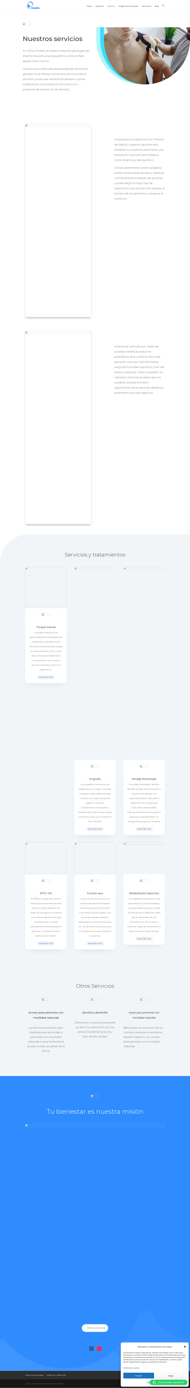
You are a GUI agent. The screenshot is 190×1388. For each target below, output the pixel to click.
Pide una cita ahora (96, 1328)
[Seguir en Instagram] (99, 1348)
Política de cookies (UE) (56, 1375)
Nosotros (100, 6)
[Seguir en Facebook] (91, 1348)
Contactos (146, 6)
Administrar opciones (131, 1368)
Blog (157, 6)
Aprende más (46, 677)
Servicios (111, 6)
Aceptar (138, 1375)
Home (89, 6)
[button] (185, 1346)
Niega (170, 1375)
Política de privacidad (34, 1375)
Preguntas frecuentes (128, 6)
